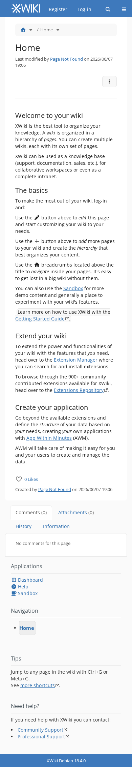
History (23, 526)
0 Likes (31, 479)
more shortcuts (37, 685)
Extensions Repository (79, 390)
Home (46, 30)
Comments (31, 512)
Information (56, 526)
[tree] (66, 628)
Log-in (84, 9)
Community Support (40, 730)
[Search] (108, 9)
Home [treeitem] (26, 627)
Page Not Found (66, 59)
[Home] (23, 30)
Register (58, 9)
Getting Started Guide (40, 318)
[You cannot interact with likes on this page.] (19, 479)
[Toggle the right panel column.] (127, 27)
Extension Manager (75, 360)
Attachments (76, 512)
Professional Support (41, 736)
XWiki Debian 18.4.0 (66, 761)
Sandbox (73, 288)
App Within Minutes (49, 438)
